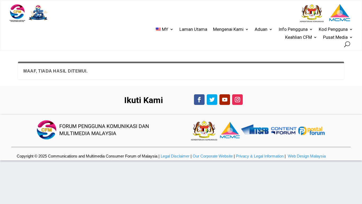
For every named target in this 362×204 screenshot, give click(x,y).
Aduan (261, 29)
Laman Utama (193, 29)
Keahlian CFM (298, 37)
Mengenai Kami (228, 29)
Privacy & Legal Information (260, 156)
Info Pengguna (293, 29)
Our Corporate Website (213, 156)
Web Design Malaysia (307, 156)
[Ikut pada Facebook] (199, 99)
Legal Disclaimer (175, 156)
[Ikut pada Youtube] (224, 99)
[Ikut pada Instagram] (237, 99)
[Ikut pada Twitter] (212, 99)
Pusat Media (335, 37)
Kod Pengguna (333, 29)
